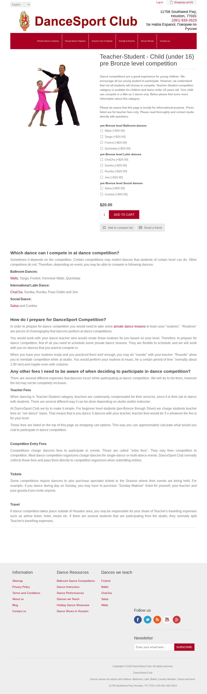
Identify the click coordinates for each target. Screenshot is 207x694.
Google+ (177, 619)
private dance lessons (130, 326)
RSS (157, 619)
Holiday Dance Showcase (73, 605)
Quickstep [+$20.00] (117, 148)
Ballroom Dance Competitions (76, 580)
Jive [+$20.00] (114, 177)
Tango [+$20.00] (115, 136)
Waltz (14, 278)
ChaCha (16, 292)
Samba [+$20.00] (116, 165)
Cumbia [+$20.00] (116, 194)
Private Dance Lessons (48, 41)
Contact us (165, 41)
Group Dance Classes (75, 41)
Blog (15, 605)
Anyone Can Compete (102, 41)
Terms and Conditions (26, 593)
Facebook (138, 619)
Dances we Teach (68, 599)
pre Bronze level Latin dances (120, 154)
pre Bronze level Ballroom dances (123, 125)
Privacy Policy (21, 586)
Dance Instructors (68, 586)
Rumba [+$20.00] (116, 171)
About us (18, 599)
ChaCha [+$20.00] (116, 159)
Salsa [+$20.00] (115, 188)
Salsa (14, 305)
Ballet (104, 586)
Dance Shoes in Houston (73, 611)
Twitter (147, 619)
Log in (159, 2)
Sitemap (17, 580)
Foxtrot (105, 580)
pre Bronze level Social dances (121, 183)
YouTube (167, 619)
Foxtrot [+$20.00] (116, 142)
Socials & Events (127, 41)
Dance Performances (70, 593)
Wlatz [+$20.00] (115, 130)
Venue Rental (147, 41)
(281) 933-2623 (184, 20)
